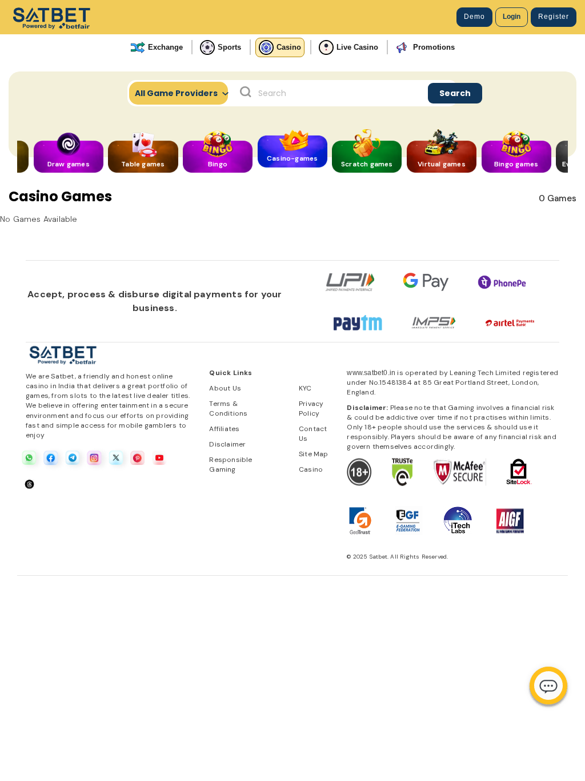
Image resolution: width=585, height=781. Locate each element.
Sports (229, 47)
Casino (289, 47)
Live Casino (357, 47)
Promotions (434, 47)
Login (511, 17)
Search (455, 93)
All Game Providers (176, 93)
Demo (474, 17)
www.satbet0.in (371, 373)
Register (553, 17)
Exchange (165, 47)
